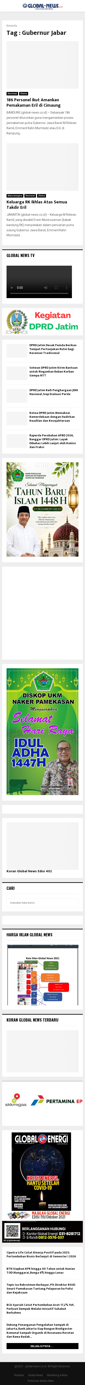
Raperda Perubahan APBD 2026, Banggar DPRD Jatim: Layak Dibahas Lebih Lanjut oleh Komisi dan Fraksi (52, 441)
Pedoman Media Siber (41, 1380)
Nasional (12, 93)
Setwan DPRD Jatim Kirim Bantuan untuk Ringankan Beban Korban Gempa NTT (53, 371)
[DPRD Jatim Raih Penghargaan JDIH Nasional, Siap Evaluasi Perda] (17, 396)
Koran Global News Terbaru (32, 1020)
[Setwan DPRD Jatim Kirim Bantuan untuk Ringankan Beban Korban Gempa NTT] (17, 373)
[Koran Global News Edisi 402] (42, 846)
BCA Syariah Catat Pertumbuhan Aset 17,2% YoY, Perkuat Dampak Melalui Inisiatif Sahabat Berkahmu (40, 1308)
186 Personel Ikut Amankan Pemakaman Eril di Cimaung (34, 102)
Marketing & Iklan (57, 1375)
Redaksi (19, 1375)
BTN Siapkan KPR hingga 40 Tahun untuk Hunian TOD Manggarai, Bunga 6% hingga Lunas (41, 1270)
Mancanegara (15, 195)
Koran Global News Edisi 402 (29, 871)
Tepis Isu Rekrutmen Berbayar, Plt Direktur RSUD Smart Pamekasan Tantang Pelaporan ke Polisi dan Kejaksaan (41, 1288)
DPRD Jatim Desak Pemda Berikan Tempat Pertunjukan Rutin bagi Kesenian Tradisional (52, 349)
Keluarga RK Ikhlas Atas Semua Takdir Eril (37, 204)
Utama (23, 93)
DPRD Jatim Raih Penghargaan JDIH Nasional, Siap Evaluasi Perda (53, 392)
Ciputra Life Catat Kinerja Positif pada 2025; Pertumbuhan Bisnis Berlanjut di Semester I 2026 (41, 1254)
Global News (35, 1375)
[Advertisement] (42, 613)
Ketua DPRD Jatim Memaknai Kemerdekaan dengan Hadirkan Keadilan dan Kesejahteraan (52, 416)
